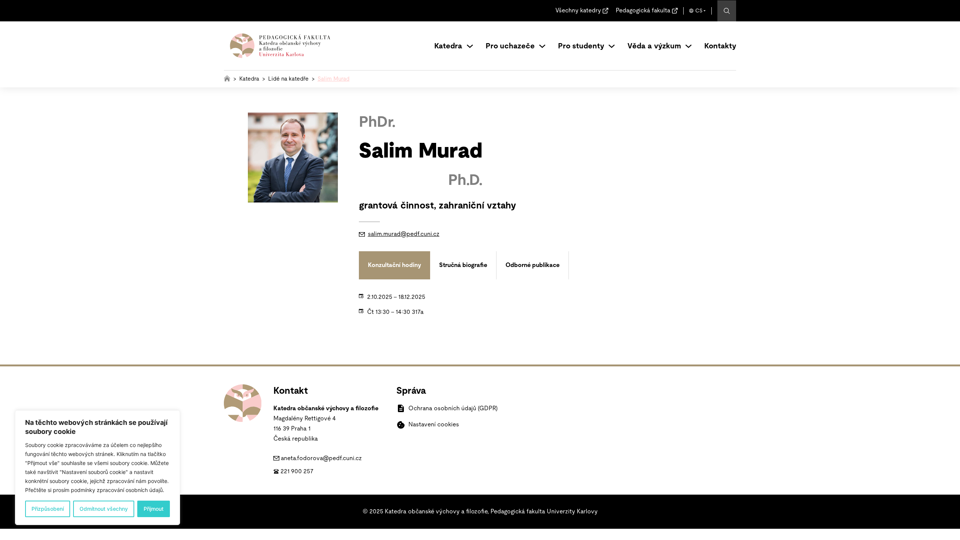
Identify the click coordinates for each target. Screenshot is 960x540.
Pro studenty (581, 46)
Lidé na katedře (288, 79)
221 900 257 (297, 471)
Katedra (448, 46)
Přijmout (154, 509)
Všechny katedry (578, 11)
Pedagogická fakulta (643, 11)
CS (698, 11)
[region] (97, 467)
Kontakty (720, 46)
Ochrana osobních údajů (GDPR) (453, 408)
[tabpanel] (531, 304)
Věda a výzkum (654, 46)
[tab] (394, 265)
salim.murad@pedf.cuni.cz (404, 234)
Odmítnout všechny (104, 509)
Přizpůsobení (48, 509)
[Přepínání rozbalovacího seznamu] (470, 46)
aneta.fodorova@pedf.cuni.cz (321, 458)
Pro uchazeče (510, 46)
